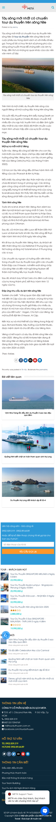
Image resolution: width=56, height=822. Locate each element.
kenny (15, 27)
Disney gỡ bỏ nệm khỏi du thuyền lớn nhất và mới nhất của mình (31, 679)
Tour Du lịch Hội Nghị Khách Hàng (18, 788)
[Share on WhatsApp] (16, 360)
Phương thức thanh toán (14, 772)
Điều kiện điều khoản (12, 767)
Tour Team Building (11, 783)
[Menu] (3, 7)
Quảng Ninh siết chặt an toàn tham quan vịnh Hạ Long (31, 660)
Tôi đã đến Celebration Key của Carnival (28, 650)
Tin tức (24, 369)
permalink (43, 369)
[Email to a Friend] (30, 360)
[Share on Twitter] (25, 360)
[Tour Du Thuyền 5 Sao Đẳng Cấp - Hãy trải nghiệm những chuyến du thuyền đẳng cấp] (28, 7)
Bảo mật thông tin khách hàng (17, 777)
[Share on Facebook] (21, 360)
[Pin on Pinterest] (35, 360)
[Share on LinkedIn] (40, 360)
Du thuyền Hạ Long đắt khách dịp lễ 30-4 (28, 670)
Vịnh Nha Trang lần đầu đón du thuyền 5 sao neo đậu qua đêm (30, 640)
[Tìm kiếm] (53, 7)
